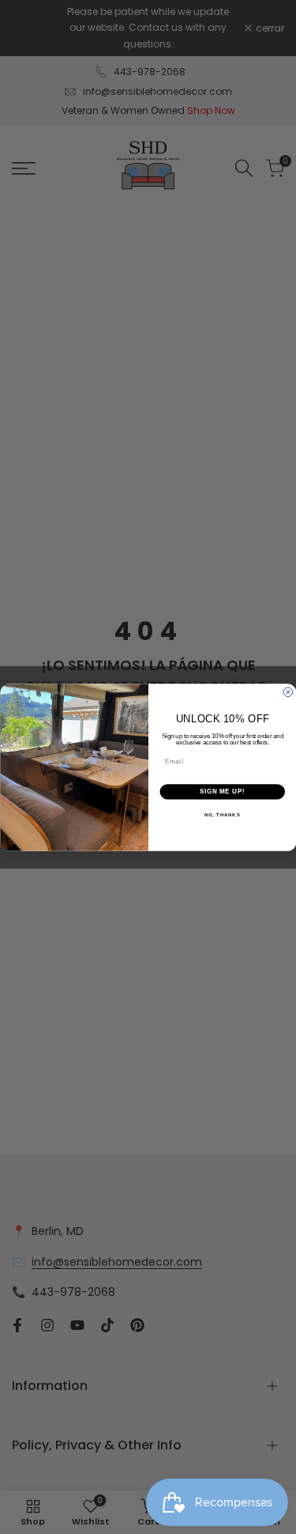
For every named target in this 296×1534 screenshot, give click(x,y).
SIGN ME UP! (222, 791)
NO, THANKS (222, 814)
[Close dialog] (288, 692)
